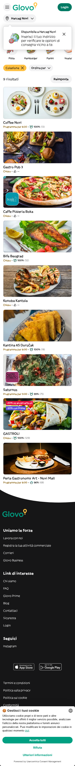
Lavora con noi (13, 538)
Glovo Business (13, 560)
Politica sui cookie (15, 697)
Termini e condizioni (16, 683)
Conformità (11, 705)
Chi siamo (9, 581)
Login (7, 625)
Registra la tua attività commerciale (27, 545)
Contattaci (10, 610)
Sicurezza (9, 618)
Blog (6, 603)
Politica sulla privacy (16, 690)
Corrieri (8, 553)
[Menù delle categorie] (7, 7)
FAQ (6, 588)
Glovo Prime (11, 596)
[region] (37, 51)
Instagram (10, 646)
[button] (11, 51)
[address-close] (64, 34)
